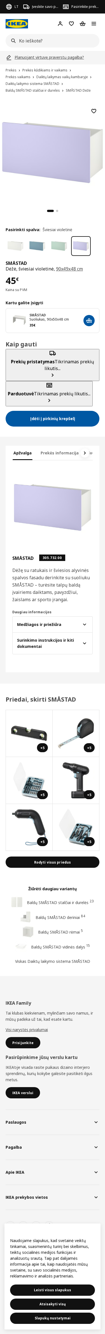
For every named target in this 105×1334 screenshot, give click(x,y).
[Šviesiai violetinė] (81, 246)
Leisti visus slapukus (52, 1290)
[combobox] (51, 41)
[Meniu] (93, 23)
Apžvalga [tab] (22, 453)
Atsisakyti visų (52, 1304)
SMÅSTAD (37, 315)
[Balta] (15, 246)
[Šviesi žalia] (59, 246)
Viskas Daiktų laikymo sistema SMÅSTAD (52, 961)
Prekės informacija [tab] (60, 453)
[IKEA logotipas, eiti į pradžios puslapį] (17, 23)
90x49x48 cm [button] (69, 269)
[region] (52, 151)
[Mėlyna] (37, 246)
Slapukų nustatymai (53, 1318)
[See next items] (84, 453)
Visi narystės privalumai (27, 1029)
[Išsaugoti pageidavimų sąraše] (93, 111)
